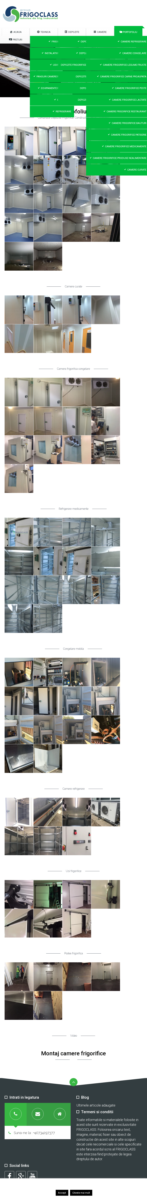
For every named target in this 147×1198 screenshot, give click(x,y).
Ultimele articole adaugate (95, 1105)
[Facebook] (9, 1176)
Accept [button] (62, 1192)
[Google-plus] (21, 1176)
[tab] (16, 1114)
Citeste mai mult (81, 1192)
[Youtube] (32, 1176)
